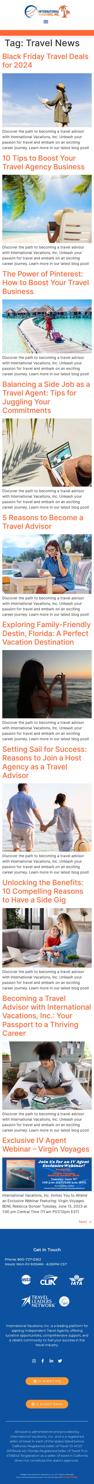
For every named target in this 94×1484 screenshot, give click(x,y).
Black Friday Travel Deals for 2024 (45, 60)
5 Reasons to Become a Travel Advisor (42, 522)
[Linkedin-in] (51, 1361)
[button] (46, 21)
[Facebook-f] (43, 1361)
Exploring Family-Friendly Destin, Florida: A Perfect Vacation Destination (46, 633)
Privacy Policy (69, 1477)
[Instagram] (34, 1361)
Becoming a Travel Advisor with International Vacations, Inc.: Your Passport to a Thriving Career (46, 1016)
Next (85, 1221)
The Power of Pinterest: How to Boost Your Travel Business (45, 282)
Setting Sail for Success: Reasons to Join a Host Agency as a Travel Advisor (44, 762)
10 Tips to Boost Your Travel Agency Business (43, 162)
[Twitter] (60, 1361)
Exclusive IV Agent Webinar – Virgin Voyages (45, 1144)
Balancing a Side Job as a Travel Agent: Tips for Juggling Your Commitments (46, 397)
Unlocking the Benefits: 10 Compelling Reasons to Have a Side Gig (42, 891)
